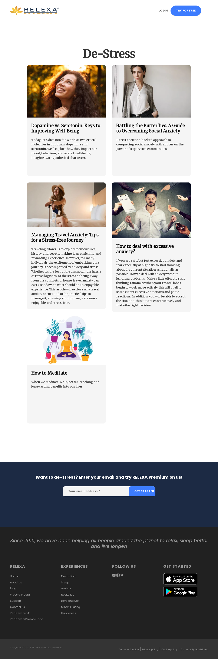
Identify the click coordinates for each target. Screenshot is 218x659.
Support (15, 601)
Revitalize (67, 595)
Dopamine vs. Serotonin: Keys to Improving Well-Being (65, 128)
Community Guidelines (194, 649)
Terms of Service (129, 649)
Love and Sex (70, 601)
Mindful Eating (70, 607)
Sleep (65, 582)
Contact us (17, 607)
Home (14, 576)
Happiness (68, 613)
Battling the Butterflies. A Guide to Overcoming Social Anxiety (150, 128)
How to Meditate (49, 373)
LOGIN (163, 10)
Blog (13, 588)
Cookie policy (169, 649)
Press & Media (20, 595)
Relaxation (68, 576)
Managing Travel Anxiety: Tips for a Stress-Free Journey (65, 237)
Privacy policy (150, 649)
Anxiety (66, 588)
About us (16, 582)
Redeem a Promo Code (26, 619)
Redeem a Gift (20, 613)
